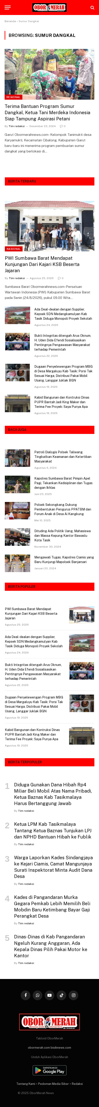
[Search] (92, 7)
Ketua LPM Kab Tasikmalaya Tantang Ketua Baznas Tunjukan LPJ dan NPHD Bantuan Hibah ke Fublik (52, 830)
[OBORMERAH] (49, 7)
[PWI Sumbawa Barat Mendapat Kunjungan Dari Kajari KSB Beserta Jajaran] (49, 226)
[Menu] (8, 7)
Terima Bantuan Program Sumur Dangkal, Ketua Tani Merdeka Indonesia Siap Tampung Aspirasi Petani (47, 113)
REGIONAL (13, 97)
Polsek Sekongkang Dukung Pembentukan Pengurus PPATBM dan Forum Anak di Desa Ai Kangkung (62, 509)
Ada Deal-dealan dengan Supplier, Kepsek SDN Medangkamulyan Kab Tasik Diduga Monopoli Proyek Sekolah (63, 313)
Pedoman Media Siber (53, 1084)
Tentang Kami (25, 1084)
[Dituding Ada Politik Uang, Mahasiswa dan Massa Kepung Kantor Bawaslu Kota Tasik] (17, 537)
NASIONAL (14, 249)
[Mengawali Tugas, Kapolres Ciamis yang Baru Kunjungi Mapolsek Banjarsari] (17, 563)
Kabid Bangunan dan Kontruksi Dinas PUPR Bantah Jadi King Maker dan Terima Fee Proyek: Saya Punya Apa (61, 402)
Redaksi (77, 1084)
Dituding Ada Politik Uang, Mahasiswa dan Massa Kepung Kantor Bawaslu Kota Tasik (62, 535)
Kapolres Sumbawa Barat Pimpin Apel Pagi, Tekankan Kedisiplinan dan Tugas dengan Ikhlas (63, 483)
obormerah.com (39, 1047)
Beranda (10, 21)
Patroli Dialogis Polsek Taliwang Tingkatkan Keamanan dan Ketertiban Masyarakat (62, 456)
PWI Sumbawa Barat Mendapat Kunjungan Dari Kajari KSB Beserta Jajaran (42, 264)
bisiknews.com (61, 1047)
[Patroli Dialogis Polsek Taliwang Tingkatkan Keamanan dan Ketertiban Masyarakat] (17, 458)
